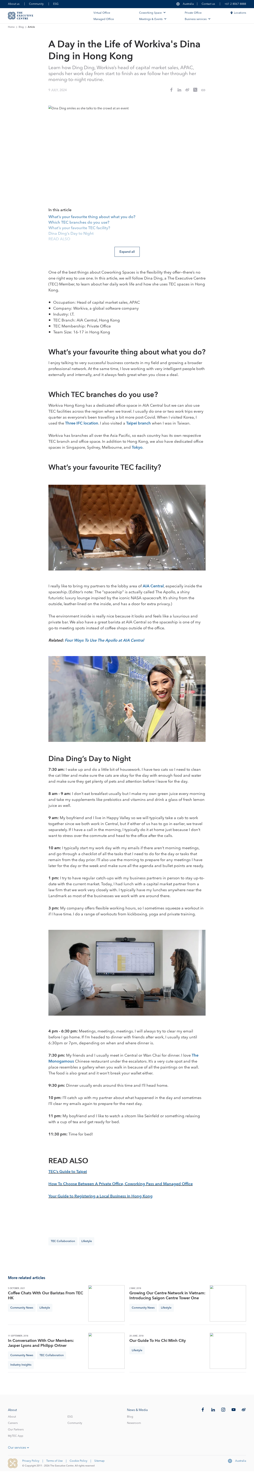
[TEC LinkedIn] (213, 1409)
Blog (21, 27)
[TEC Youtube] (233, 1409)
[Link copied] (203, 90)
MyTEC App (15, 1436)
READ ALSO (59, 239)
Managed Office (103, 19)
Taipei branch (138, 423)
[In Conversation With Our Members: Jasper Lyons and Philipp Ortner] (106, 1351)
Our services (17, 1447)
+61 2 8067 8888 (235, 4)
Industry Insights (20, 1364)
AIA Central (153, 586)
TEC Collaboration (63, 1241)
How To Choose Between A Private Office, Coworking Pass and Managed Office (120, 1184)
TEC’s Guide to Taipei (67, 1171)
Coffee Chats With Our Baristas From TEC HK (45, 1296)
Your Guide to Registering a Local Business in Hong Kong (100, 1196)
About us (13, 4)
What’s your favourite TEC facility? (79, 228)
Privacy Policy (30, 1461)
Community (36, 4)
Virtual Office (101, 12)
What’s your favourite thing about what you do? (91, 217)
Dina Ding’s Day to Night (71, 234)
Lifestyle (86, 1241)
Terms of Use (54, 1461)
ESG (56, 4)
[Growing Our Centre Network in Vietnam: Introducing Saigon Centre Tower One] (228, 1303)
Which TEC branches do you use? (78, 222)
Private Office (193, 12)
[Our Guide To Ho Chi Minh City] (228, 1351)
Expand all (127, 252)
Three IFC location (81, 423)
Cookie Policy (78, 1461)
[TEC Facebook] (202, 1409)
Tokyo (137, 447)
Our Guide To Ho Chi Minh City (157, 1340)
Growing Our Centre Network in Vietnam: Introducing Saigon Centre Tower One (167, 1296)
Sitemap (99, 1461)
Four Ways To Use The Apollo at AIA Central (104, 640)
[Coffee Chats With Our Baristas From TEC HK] (106, 1303)
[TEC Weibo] (243, 1409)
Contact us (208, 4)
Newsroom (134, 1423)
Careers (13, 1423)
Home (11, 27)
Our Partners (16, 1429)
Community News (21, 1307)
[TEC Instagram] (223, 1409)
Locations (240, 12)
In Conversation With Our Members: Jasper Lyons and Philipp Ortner (41, 1343)
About (12, 1416)
